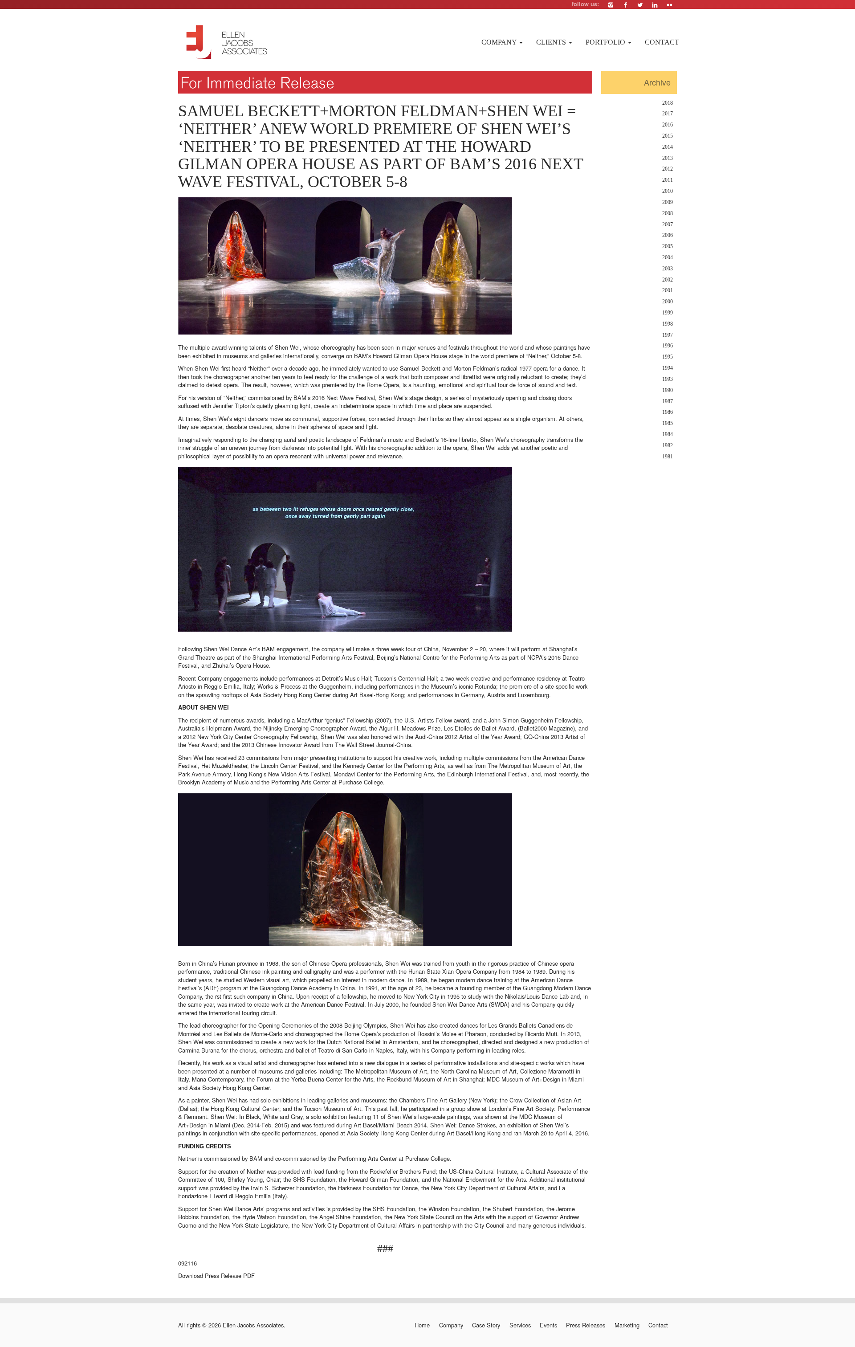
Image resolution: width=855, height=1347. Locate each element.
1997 (667, 335)
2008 (667, 213)
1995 (667, 357)
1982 (667, 446)
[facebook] (625, 4)
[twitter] (640, 4)
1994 (667, 368)
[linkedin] (655, 4)
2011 (667, 180)
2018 (667, 103)
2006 (667, 235)
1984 (667, 434)
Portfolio (606, 42)
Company (499, 42)
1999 (667, 313)
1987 (667, 401)
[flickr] (669, 4)
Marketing (627, 1325)
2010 (667, 191)
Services (519, 1325)
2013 (667, 158)
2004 (667, 258)
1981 (667, 457)
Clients (552, 42)
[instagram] (611, 4)
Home (422, 1325)
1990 (667, 390)
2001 (667, 291)
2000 (667, 302)
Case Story (486, 1325)
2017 (667, 114)
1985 (667, 423)
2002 (667, 280)
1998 (667, 324)
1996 (667, 346)
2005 (667, 246)
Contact (662, 42)
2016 (667, 125)
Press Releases (585, 1325)
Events (548, 1325)
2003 (667, 269)
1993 (667, 379)
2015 (667, 136)
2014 (667, 147)
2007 (667, 225)
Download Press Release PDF (216, 1275)
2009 (667, 202)
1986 (667, 412)
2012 (667, 169)
